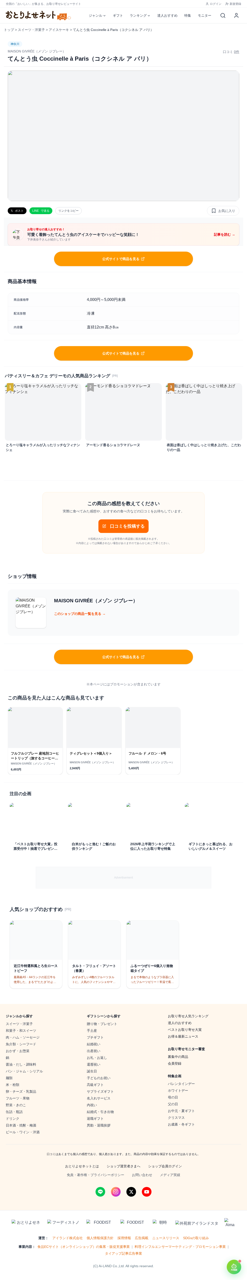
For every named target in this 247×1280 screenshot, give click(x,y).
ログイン (215, 4)
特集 (187, 15)
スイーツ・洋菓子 (31, 30)
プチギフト (95, 1037)
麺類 (9, 1078)
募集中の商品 (178, 1057)
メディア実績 (170, 1175)
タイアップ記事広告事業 (123, 1253)
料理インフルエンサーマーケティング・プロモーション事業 (180, 1247)
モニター (204, 15)
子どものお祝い (98, 1078)
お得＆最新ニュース (183, 1036)
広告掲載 (141, 1238)
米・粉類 (12, 1085)
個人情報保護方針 (100, 1238)
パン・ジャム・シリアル (24, 1071)
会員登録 (174, 1063)
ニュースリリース (165, 1238)
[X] (131, 1192)
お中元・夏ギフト (181, 1111)
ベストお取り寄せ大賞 (185, 1030)
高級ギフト (95, 1085)
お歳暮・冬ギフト (181, 1124)
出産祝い (93, 1051)
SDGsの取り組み (196, 1238)
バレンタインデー (181, 1084)
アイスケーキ (59, 30)
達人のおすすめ (180, 1023)
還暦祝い (93, 1064)
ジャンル (95, 15)
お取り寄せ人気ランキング (188, 1016)
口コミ (231, 52)
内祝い (92, 1105)
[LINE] (100, 1192)
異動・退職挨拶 (98, 1125)
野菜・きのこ (16, 1105)
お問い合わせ (142, 1175)
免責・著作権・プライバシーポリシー (95, 1175)
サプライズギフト (100, 1091)
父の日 (173, 1104)
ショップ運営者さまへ (123, 1166)
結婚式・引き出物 (100, 1112)
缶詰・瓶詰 (14, 1112)
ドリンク (12, 1118)
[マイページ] (236, 15)
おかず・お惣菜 (17, 1051)
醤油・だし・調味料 (21, 1064)
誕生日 (92, 1071)
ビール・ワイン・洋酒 (23, 1132)
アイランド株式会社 (67, 1238)
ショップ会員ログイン (165, 1166)
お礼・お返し (97, 1058)
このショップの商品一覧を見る (80, 614)
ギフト (118, 15)
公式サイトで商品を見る (120, 259)
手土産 (92, 1031)
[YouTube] (146, 1192)
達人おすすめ (167, 15)
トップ (9, 30)
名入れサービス (98, 1098)
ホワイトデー (178, 1090)
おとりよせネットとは (82, 1166)
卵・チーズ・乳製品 (21, 1091)
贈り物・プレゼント (102, 1024)
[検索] (223, 15)
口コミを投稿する (127, 526)
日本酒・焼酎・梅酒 (21, 1125)
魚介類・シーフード (21, 1044)
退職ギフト (95, 1118)
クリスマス (176, 1118)
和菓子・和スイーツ (21, 1031)
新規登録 (235, 4)
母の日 (173, 1097)
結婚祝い (93, 1044)
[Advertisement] (123, 877)
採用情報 (124, 1238)
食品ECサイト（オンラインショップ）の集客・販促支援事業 (83, 1247)
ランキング (138, 15)
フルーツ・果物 (17, 1098)
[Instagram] (116, 1192)
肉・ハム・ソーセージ (23, 1037)
